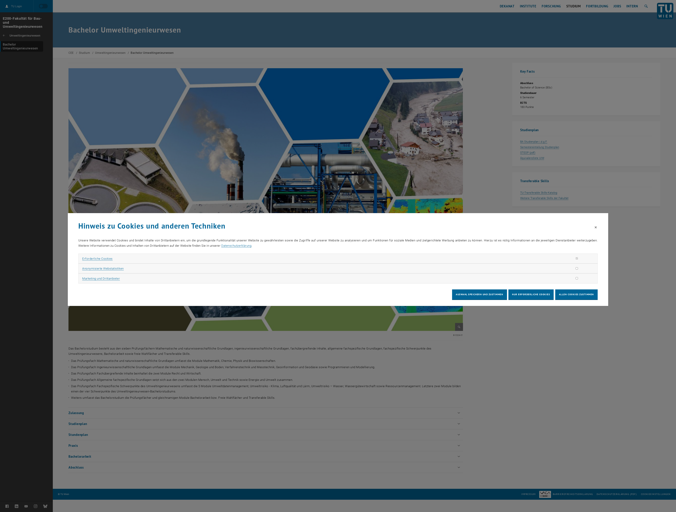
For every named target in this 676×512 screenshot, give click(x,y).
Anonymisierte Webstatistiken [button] (103, 268)
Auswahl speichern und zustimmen (479, 294)
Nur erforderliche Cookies (531, 294)
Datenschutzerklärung (236, 245)
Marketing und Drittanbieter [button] (101, 278)
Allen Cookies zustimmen (576, 294)
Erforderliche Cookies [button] (97, 258)
